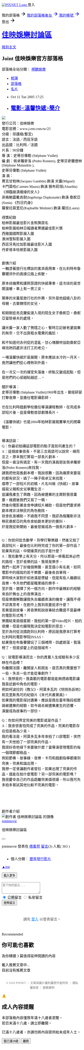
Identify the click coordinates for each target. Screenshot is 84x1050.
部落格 (16, 84)
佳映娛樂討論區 (27, 35)
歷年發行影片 (40, 859)
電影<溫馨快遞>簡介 (35, 108)
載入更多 (9, 875)
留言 (44, 846)
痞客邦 (34, 846)
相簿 (14, 78)
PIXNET (21, 983)
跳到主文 (9, 47)
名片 (14, 89)
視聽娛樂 (38, 69)
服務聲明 (48, 987)
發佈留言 (9, 903)
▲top (6, 867)
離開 (26, 1041)
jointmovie (9, 821)
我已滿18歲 (11, 1041)
